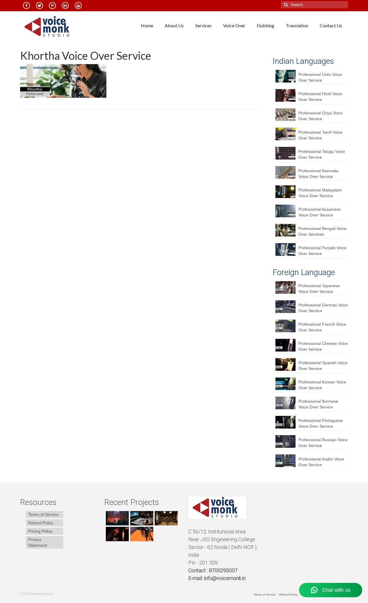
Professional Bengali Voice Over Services (322, 231)
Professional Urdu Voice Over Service (320, 77)
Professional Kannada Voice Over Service (318, 173)
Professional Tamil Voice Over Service (320, 135)
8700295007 (224, 570)
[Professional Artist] (141, 518)
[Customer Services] (116, 518)
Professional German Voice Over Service (323, 308)
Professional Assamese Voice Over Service (319, 212)
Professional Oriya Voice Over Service (320, 116)
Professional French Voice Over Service (322, 327)
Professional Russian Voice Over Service (323, 442)
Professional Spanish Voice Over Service (323, 365)
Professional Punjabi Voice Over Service (322, 250)
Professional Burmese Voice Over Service (318, 404)
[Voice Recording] (165, 518)
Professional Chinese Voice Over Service (323, 346)
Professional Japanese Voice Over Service (319, 288)
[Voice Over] (141, 534)
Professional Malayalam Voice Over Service (320, 193)
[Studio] (116, 534)
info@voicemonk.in (225, 578)
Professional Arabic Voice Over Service (321, 462)
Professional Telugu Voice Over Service (321, 154)
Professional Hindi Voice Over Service (320, 96)
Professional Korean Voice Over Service (322, 385)
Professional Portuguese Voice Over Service (320, 423)
